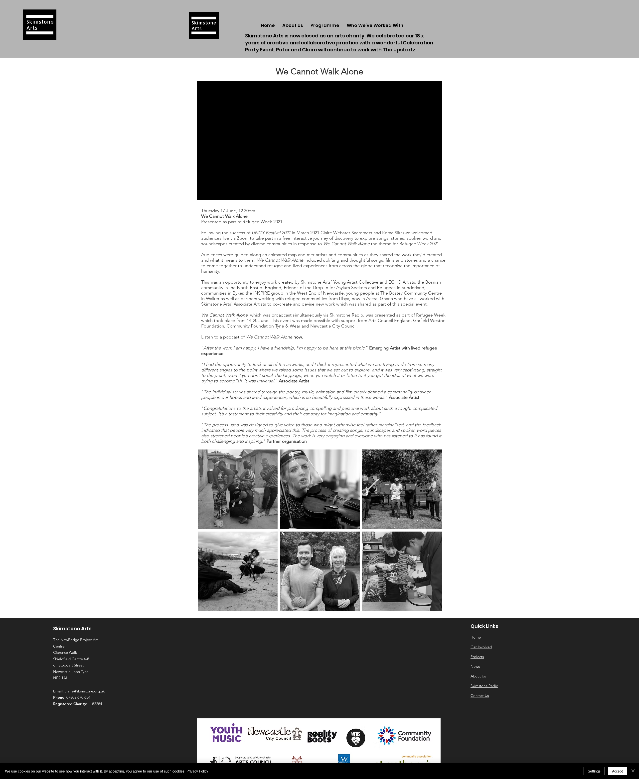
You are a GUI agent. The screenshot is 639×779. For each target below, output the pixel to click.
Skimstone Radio (346, 315)
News (475, 666)
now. (298, 337)
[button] (375, 25)
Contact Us (480, 695)
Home (476, 637)
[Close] (633, 771)
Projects (477, 656)
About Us (478, 676)
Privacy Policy (197, 771)
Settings (594, 771)
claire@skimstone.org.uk (85, 691)
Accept (617, 771)
